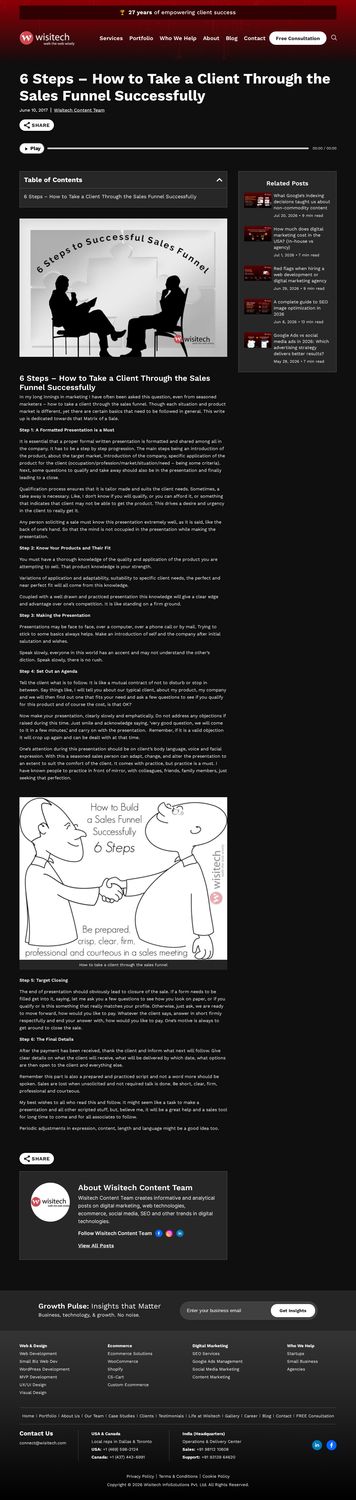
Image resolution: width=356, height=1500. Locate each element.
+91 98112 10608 (213, 1449)
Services (111, 38)
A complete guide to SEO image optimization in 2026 (301, 308)
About (211, 38)
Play (35, 148)
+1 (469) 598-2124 (120, 1449)
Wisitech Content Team (79, 110)
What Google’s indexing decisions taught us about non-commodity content (302, 201)
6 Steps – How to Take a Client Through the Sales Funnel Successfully (110, 196)
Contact (255, 38)
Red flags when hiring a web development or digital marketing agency (300, 274)
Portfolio (141, 38)
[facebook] (332, 1445)
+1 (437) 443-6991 (127, 1457)
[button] (219, 179)
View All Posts (96, 1245)
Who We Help (178, 38)
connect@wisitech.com (42, 1442)
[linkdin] (317, 1445)
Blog (232, 38)
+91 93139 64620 (218, 1457)
